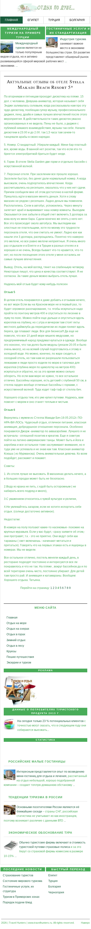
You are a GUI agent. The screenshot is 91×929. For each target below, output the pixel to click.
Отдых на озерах (18, 628)
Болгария (54, 886)
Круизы (11, 651)
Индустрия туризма (73, 39)
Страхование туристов (18, 875)
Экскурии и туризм (19, 662)
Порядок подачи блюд (17, 902)
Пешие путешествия (20, 657)
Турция (53, 881)
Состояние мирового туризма (22, 881)
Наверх (85, 922)
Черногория (56, 892)
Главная (12, 617)
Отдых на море (17, 623)
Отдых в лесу (15, 645)
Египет (52, 875)
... (17, 65)
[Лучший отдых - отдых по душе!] (45, 8)
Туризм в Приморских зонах (21, 896)
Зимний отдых (16, 640)
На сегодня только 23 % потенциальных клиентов (50, 721)
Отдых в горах (16, 634)
